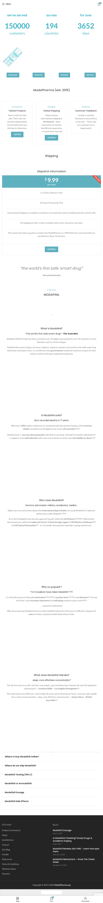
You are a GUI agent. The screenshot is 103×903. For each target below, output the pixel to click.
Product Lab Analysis (11, 830)
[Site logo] (51, 4)
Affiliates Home (9, 869)
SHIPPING (51, 138)
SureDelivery (8, 840)
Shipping (51, 249)
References (7, 859)
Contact (5, 845)
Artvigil (90, 75)
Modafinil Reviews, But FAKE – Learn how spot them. (76, 850)
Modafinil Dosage (62, 830)
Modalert (12, 75)
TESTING (17, 134)
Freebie (5, 854)
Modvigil (38, 75)
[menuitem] (43, 892)
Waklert (64, 75)
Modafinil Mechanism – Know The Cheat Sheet (74, 860)
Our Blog (6, 849)
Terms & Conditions (10, 864)
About (4, 835)
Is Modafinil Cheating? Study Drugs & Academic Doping (72, 839)
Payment (6, 873)
